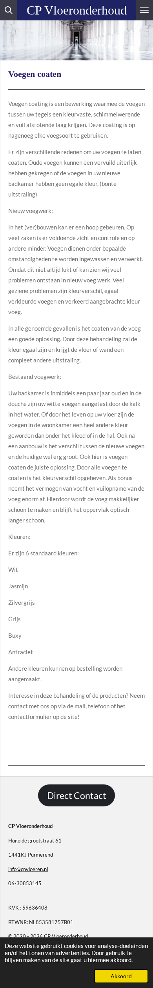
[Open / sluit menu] (144, 10)
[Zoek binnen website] (8, 10)
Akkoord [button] (121, 976)
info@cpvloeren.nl (28, 869)
